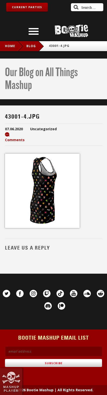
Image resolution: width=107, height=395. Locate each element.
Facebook (20, 293)
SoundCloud (87, 293)
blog (31, 46)
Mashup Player (11, 388)
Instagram (33, 293)
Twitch (47, 293)
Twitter (6, 293)
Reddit (100, 293)
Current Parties (27, 7)
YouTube (73, 293)
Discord (48, 306)
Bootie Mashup (71, 30)
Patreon (61, 306)
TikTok (60, 293)
